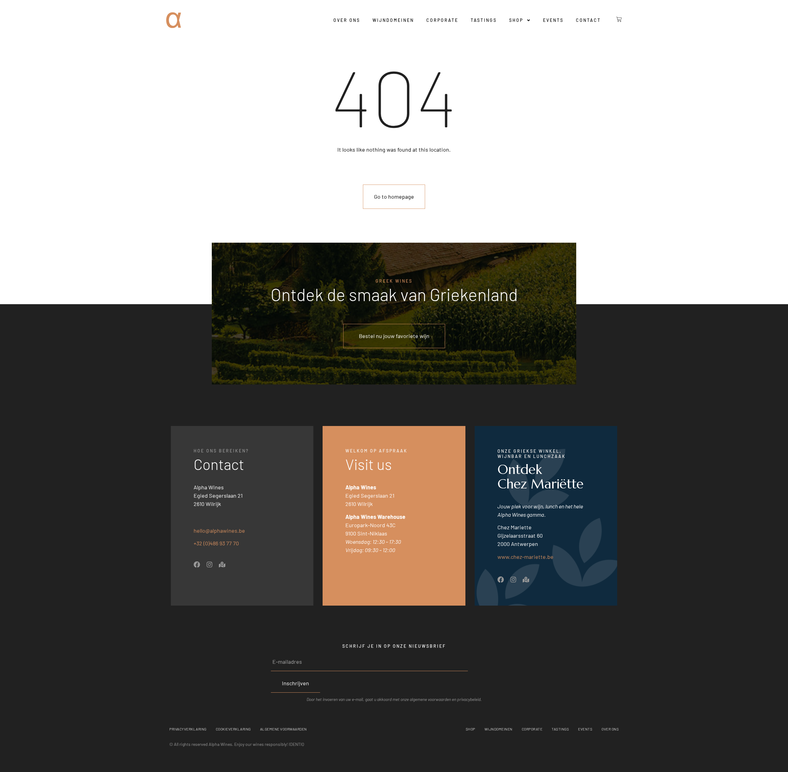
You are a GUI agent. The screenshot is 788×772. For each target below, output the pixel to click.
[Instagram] (209, 564)
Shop (516, 20)
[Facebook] (197, 564)
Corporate (442, 20)
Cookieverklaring (233, 729)
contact (588, 20)
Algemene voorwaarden (283, 729)
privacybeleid (468, 699)
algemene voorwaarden (430, 699)
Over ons (346, 20)
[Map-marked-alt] (222, 564)
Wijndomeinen (393, 20)
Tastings (484, 20)
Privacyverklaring (188, 729)
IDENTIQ (296, 744)
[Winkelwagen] (614, 19)
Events (553, 20)
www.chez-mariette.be (525, 556)
